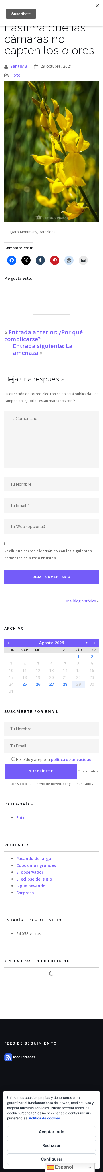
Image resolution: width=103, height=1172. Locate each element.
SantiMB (18, 66)
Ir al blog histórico (81, 601)
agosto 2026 (51, 642)
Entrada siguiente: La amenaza (42, 349)
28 (65, 684)
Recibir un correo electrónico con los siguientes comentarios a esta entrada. (48, 554)
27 (51, 684)
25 (24, 684)
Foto (16, 75)
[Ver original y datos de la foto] (51, 151)
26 (38, 684)
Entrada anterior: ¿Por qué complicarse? (43, 335)
